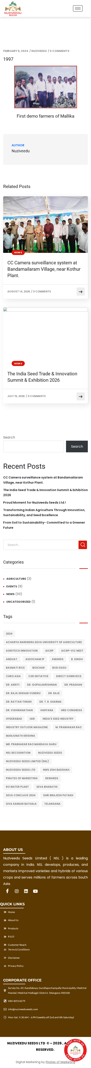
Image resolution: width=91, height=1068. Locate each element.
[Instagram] (17, 891)
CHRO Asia (13, 676)
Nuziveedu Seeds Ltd (20, 770)
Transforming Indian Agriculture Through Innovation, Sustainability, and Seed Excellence (44, 512)
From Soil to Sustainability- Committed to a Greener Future (44, 525)
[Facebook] (7, 891)
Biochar (38, 667)
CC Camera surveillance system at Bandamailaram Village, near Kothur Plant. (43, 269)
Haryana (46, 710)
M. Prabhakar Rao (68, 727)
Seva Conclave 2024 (21, 795)
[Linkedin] (26, 891)
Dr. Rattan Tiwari (19, 701)
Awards (57, 659)
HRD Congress (71, 710)
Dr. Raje (54, 693)
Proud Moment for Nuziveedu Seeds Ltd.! (34, 502)
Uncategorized (18, 602)
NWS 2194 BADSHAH (56, 770)
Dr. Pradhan (73, 684)
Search (9, 437)
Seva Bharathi (47, 787)
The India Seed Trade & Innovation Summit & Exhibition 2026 (42, 377)
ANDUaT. (12, 659)
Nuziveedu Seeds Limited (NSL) (27, 761)
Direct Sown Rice (68, 676)
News (18, 252)
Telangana (52, 804)
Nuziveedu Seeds (50, 753)
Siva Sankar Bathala (21, 804)
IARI (32, 719)
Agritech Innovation (22, 650)
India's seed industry (58, 719)
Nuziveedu (39, 51)
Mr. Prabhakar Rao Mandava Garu (31, 744)
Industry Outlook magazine (27, 727)
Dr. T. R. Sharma (50, 701)
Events (11, 586)
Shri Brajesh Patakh (58, 795)
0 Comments (59, 51)
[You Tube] (35, 891)
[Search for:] (40, 545)
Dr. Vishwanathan (19, 710)
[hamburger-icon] (78, 8)
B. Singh (77, 659)
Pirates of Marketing (22, 778)
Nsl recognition (18, 753)
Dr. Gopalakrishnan (42, 684)
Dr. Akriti (12, 684)
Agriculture (16, 579)
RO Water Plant (17, 787)
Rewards (51, 778)
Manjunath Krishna (20, 736)
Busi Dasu (59, 667)
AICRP (49, 650)
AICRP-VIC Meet (72, 650)
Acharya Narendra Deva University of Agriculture (44, 642)
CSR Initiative (38, 676)
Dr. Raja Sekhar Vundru (23, 693)
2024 (9, 633)
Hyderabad (14, 719)
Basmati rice (15, 667)
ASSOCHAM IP (34, 659)
